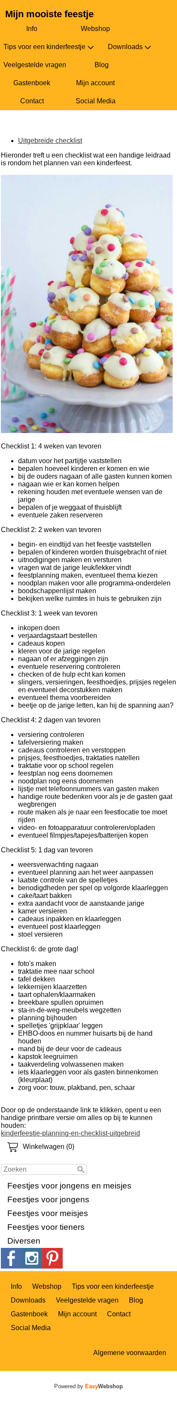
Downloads (125, 46)
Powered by (88, 1386)
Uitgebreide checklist (50, 140)
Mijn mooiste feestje (49, 14)
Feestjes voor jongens (48, 1199)
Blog (102, 64)
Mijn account (95, 83)
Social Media (96, 101)
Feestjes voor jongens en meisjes (69, 1185)
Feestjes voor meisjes (47, 1213)
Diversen (23, 1240)
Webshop (95, 28)
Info (31, 28)
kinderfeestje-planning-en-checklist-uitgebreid (70, 1133)
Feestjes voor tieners (46, 1227)
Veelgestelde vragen (34, 64)
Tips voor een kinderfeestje (44, 46)
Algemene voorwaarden (129, 1352)
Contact (32, 101)
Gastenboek (31, 83)
